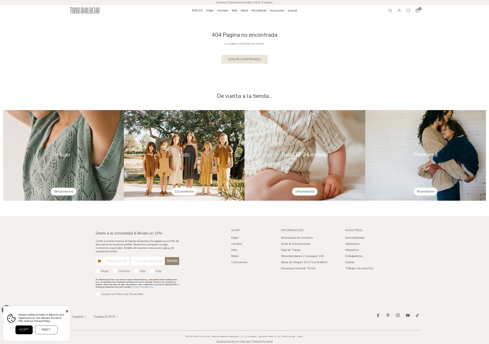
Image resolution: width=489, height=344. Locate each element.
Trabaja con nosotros (359, 268)
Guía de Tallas (291, 250)
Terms (150, 287)
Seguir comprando (244, 59)
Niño (234, 250)
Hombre (236, 244)
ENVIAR (172, 261)
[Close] (67, 311)
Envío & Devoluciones (295, 244)
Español (77, 317)
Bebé (234, 256)
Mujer (235, 238)
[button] (210, 10)
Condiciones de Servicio (227, 341)
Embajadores (354, 256)
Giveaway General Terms (298, 268)
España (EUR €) (104, 317)
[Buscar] (390, 10)
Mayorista (352, 250)
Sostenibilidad (355, 238)
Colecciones (239, 262)
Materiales (352, 244)
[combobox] (100, 261)
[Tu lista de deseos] (408, 10)
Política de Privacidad (262, 341)
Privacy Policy (138, 287)
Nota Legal (245, 341)
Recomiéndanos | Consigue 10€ (302, 256)
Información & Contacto (297, 238)
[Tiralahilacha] (84, 11)
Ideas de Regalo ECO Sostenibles (304, 262)
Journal (350, 262)
